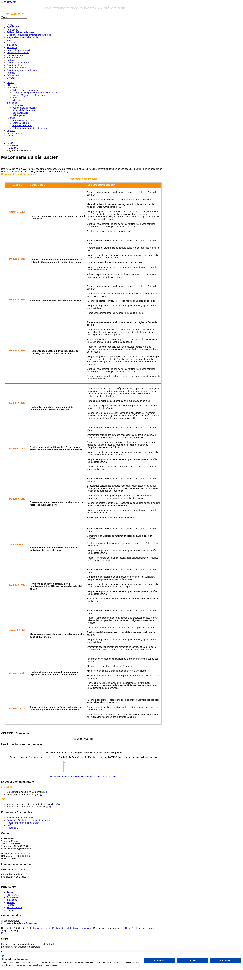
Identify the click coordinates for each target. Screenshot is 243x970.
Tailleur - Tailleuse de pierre (26, 90)
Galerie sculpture (20, 123)
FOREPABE (13, 85)
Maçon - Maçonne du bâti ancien (28, 95)
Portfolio (11, 118)
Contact (10, 135)
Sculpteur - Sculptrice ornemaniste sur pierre (34, 92)
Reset (4, 933)
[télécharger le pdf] (44, 792)
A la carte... (17, 100)
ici (41, 794)
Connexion (85, 928)
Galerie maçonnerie (22, 125)
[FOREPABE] (8, 2)
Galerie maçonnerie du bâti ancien (29, 128)
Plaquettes (17, 105)
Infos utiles (12, 103)
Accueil (10, 82)
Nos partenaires (20, 113)
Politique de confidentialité (65, 928)
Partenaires (31, 923)
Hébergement (19, 115)
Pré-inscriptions (14, 133)
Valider (4, 17)
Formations (12, 87)
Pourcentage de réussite (24, 108)
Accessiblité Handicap (23, 110)
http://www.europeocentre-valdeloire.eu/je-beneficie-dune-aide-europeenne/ (83, 776)
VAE (14, 98)
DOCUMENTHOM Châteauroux (138, 928)
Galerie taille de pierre (23, 120)
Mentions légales (41, 928)
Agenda (11, 130)
